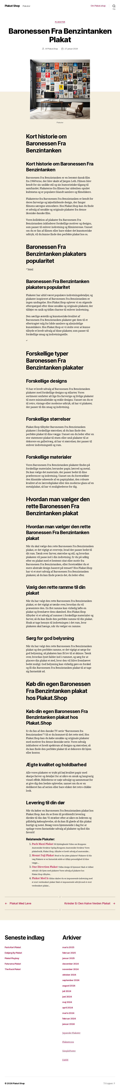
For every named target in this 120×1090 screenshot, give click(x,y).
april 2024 (67, 1007)
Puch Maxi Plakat (42, 844)
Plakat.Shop (53, 49)
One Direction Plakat (45, 867)
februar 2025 (69, 953)
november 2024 (70, 969)
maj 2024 (67, 1002)
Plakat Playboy (12, 958)
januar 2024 (68, 1024)
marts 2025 (68, 947)
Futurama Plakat (13, 964)
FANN (65, 1060)
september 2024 (70, 980)
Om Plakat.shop (98, 6)
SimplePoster (69, 1051)
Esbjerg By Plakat (13, 953)
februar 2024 (69, 1018)
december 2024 (70, 964)
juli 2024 (66, 991)
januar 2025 (68, 958)
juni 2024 (67, 996)
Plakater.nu (68, 1042)
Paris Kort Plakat (13, 947)
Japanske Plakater (71, 1033)
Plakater (60, 22)
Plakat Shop (12, 5)
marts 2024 (68, 1013)
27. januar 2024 (71, 49)
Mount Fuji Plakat (43, 855)
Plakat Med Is (40, 878)
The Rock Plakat (13, 969)
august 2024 (68, 985)
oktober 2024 (69, 975)
